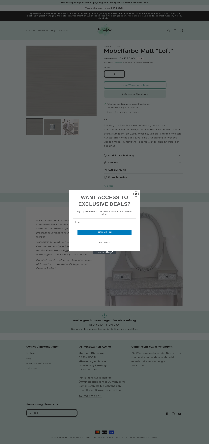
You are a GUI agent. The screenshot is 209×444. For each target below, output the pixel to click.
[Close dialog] (136, 193)
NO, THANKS (104, 243)
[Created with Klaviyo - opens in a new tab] (104, 252)
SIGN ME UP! (105, 232)
